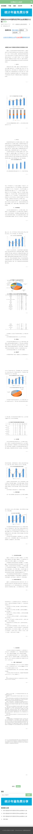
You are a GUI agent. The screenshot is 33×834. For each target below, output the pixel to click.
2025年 (20, 6)
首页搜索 (3, 6)
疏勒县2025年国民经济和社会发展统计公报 (15, 810)
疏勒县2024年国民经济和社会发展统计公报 (15, 813)
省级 (14, 6)
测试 (5, 819)
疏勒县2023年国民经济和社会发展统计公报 (16, 20)
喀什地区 (15, 30)
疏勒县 (18, 786)
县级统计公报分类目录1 (21, 24)
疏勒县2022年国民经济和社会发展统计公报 (15, 816)
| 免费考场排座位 (26, 830)
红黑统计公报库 (16, 2)
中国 (9, 6)
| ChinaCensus (18, 830)
